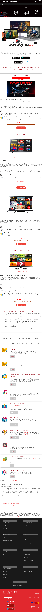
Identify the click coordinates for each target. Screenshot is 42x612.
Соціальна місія (36, 596)
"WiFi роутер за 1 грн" (27, 539)
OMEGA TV (17, 499)
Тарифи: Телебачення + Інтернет (29, 522)
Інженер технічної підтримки (18, 585)
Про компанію (37, 594)
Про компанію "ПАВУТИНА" (28, 571)
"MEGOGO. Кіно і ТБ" (27, 526)
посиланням (15, 480)
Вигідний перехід (26, 540)
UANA (38, 608)
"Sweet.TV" (25, 525)
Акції (25, 534)
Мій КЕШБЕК (5, 551)
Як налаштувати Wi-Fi (27, 554)
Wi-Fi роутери (5, 571)
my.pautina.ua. (27, 434)
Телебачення (26, 15)
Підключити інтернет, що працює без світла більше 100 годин (17, 501)
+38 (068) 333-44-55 (8, 598)
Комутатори (5, 577)
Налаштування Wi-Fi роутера (9, 505)
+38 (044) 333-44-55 (8, 594)
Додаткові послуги (6, 528)
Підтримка (26, 550)
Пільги (4, 554)
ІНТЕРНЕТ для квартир (6, 522)
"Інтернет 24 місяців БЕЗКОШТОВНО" (29, 537)
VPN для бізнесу (5, 526)
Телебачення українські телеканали (11, 506)
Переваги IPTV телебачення (7, 540)
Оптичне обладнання (6, 575)
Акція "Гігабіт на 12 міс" (27, 543)
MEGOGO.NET (18, 405)
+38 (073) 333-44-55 (8, 596)
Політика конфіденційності (34, 597)
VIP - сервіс (25, 553)
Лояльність (5, 550)
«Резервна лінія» (35, 458)
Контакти (26, 566)
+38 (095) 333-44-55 (8, 597)
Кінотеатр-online (7, 534)
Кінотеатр (37, 15)
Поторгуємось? (26, 536)
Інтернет (16, 15)
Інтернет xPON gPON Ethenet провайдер (12, 503)
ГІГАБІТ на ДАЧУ (26, 542)
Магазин (5, 566)
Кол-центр (15, 586)
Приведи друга (5, 553)
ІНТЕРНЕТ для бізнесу (6, 525)
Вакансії (15, 582)
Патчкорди (5, 574)
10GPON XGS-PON (6, 529)
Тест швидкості (26, 557)
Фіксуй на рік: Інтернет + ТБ (28, 545)
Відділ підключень (16, 583)
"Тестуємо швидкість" (23, 516)
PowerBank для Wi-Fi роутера (7, 568)
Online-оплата (37, 593)
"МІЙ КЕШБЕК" (27, 432)
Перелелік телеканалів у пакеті (21, 157)
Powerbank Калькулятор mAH (28, 560)
